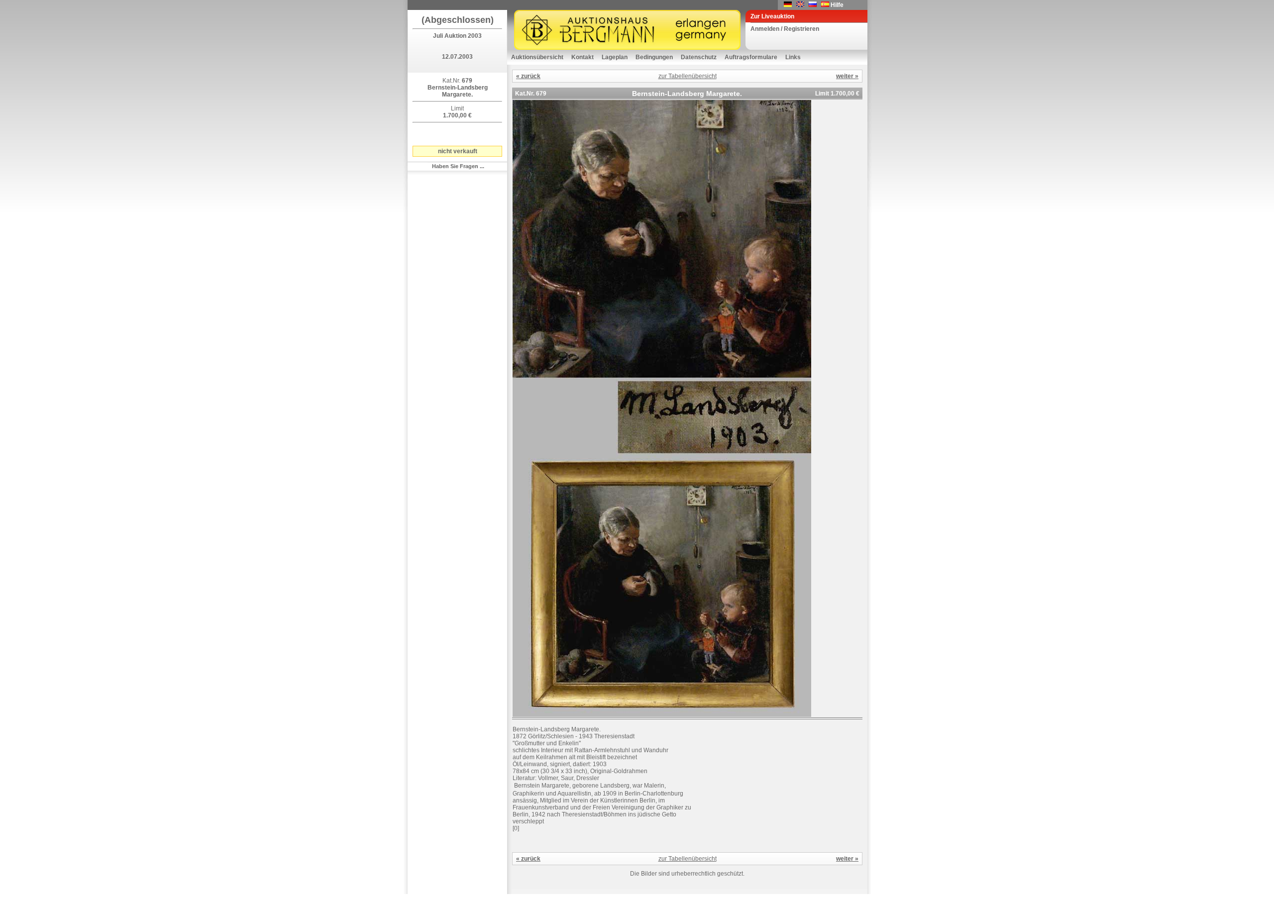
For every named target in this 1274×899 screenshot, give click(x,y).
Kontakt (582, 57)
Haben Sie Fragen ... (458, 166)
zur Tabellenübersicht (687, 76)
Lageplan (615, 57)
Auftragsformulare (751, 57)
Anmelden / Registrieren (784, 28)
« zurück (528, 76)
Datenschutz (699, 57)
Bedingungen (654, 57)
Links (793, 57)
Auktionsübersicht (537, 57)
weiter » (847, 76)
